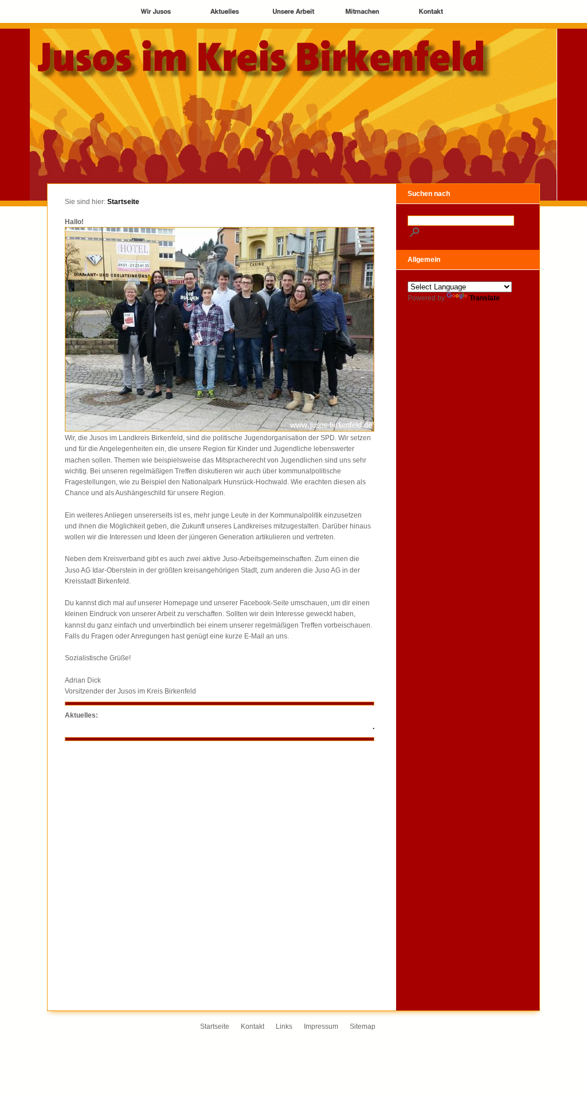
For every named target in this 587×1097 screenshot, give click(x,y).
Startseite (123, 202)
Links (284, 1026)
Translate (484, 298)
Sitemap (362, 1026)
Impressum (321, 1026)
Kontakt (252, 1026)
